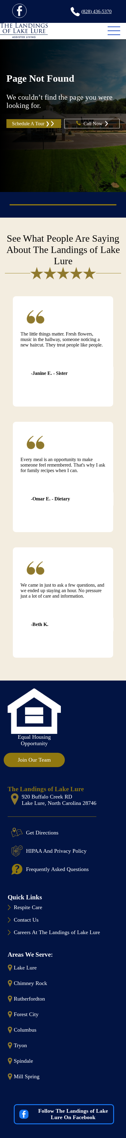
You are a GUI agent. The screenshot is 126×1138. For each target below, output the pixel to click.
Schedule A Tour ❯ (31, 123)
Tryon (20, 1045)
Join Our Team (34, 760)
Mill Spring (26, 1076)
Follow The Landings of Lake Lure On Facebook (73, 1114)
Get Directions (42, 833)
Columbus (25, 1030)
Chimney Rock (30, 983)
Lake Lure (25, 968)
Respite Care (28, 907)
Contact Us (26, 920)
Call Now (93, 123)
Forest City (26, 1014)
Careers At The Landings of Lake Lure (57, 932)
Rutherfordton (29, 999)
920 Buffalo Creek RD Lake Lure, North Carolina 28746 (59, 800)
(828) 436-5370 (96, 11)
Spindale (23, 1061)
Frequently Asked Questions (57, 869)
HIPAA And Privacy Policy (56, 851)
